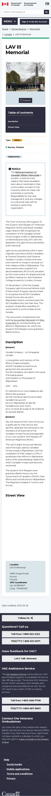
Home (5, 29)
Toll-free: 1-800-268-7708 (26, 700)
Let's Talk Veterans (25, 658)
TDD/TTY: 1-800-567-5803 (25, 708)
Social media (14, 764)
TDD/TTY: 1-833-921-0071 (25, 641)
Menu (8, 21)
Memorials (35, 29)
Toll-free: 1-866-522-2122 (25, 634)
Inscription (13, 121)
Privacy (11, 778)
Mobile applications (18, 769)
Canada (8, 34)
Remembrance (19, 29)
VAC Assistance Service (16, 674)
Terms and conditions (20, 773)
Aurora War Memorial (24, 320)
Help (6, 759)
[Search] (46, 12)
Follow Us (29, 619)
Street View (13, 127)
